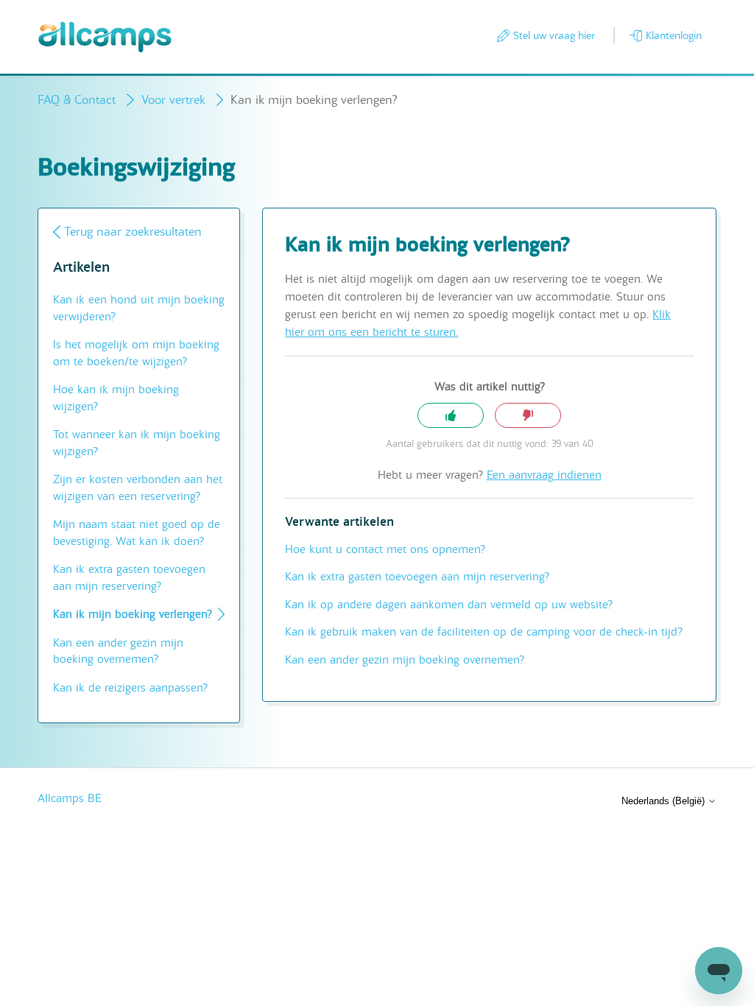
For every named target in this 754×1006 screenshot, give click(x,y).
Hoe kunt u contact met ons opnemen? (385, 549)
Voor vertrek (173, 100)
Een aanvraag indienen (544, 475)
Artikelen (81, 267)
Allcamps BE (70, 798)
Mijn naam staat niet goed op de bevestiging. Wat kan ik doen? (136, 533)
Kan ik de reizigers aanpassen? (130, 687)
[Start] (105, 37)
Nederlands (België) (664, 800)
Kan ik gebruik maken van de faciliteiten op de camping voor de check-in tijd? (484, 632)
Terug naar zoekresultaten (133, 231)
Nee (528, 416)
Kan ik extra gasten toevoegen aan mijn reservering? (129, 578)
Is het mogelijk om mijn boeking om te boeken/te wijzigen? (136, 353)
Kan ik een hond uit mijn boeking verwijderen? (139, 308)
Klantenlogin (674, 35)
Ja (450, 416)
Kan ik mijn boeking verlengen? (132, 614)
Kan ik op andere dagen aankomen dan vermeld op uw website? (449, 604)
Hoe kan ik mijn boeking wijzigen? (116, 398)
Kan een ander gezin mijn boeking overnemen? (118, 651)
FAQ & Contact (78, 100)
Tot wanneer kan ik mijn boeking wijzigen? (136, 443)
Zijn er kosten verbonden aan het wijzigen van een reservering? (137, 488)
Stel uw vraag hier (554, 35)
